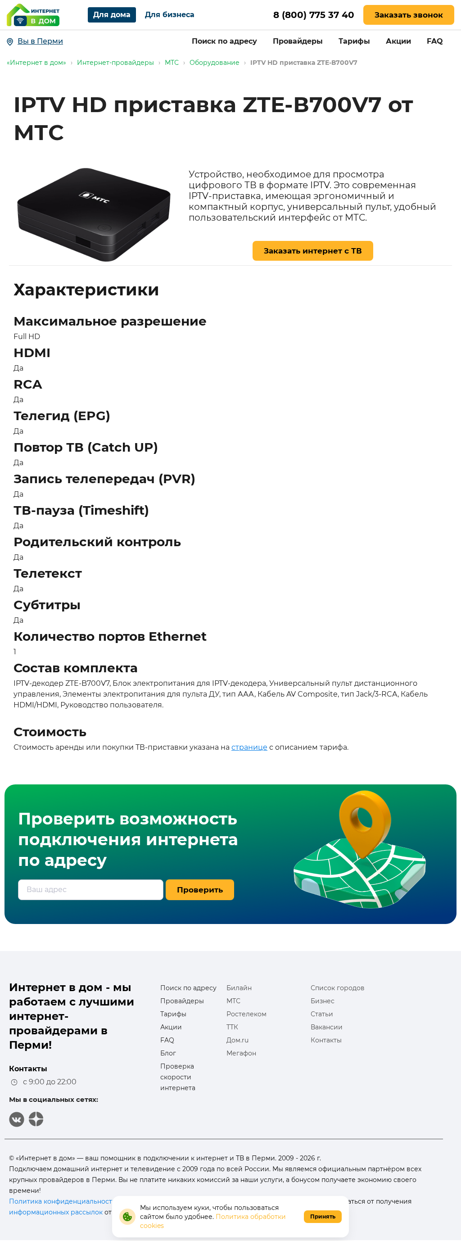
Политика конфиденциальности (63, 1201)
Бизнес (322, 1001)
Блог (168, 1053)
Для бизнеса (169, 14)
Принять (322, 1216)
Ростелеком (246, 1014)
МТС (233, 1001)
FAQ (435, 41)
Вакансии (327, 1027)
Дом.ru (237, 1040)
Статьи (322, 1014)
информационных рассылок (56, 1212)
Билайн (239, 988)
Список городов (338, 988)
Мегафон (241, 1053)
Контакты (326, 1040)
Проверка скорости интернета (177, 1077)
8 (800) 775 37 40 (313, 14)
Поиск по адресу (224, 41)
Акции (398, 41)
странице (249, 747)
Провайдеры (298, 41)
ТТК (232, 1027)
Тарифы (354, 41)
